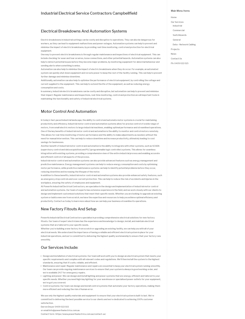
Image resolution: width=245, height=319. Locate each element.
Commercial (179, 30)
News (173, 54)
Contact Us (176, 58)
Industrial (177, 26)
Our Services (177, 22)
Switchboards (180, 35)
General (177, 40)
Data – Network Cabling (184, 44)
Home (174, 17)
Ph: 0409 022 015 (179, 63)
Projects (175, 49)
